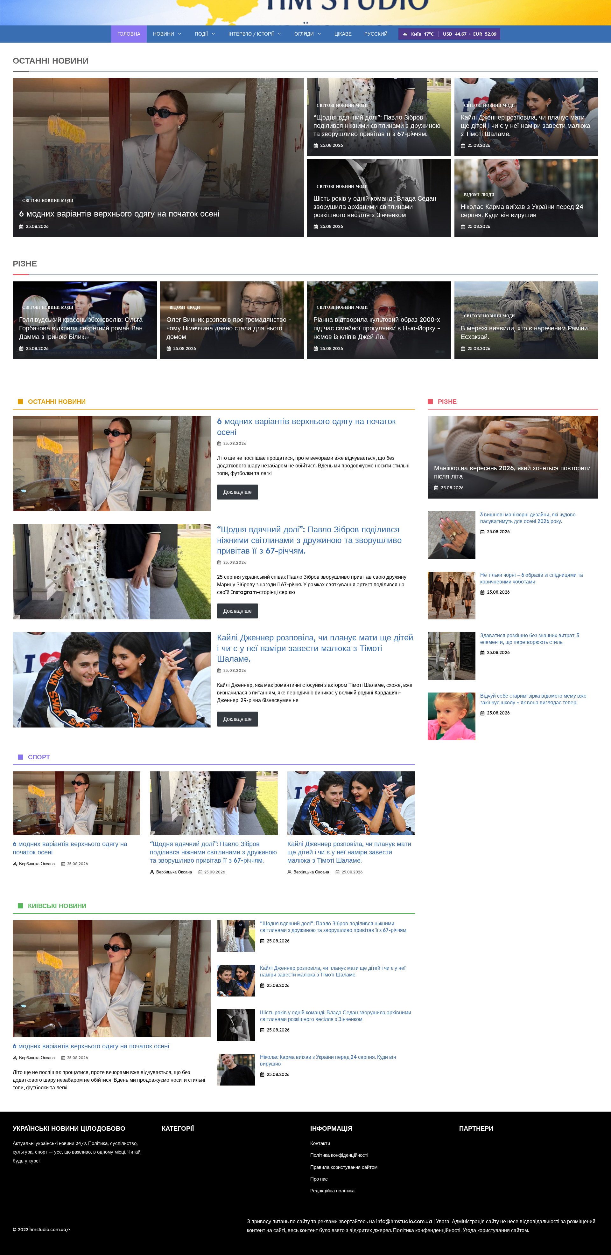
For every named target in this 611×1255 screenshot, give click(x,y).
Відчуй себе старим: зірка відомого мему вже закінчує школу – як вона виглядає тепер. (533, 699)
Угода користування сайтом (495, 1230)
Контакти (320, 1143)
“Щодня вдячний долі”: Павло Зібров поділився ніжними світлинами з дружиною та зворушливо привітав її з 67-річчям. (376, 125)
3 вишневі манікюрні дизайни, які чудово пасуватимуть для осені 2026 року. (528, 517)
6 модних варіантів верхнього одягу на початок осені (119, 213)
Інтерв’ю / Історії (251, 34)
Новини (163, 34)
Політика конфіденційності (339, 1155)
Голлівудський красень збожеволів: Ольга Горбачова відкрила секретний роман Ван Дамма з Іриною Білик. (81, 328)
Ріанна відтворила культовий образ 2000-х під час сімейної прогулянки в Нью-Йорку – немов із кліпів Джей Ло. (376, 328)
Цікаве (343, 34)
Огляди (304, 34)
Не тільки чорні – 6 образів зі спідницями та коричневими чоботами (531, 578)
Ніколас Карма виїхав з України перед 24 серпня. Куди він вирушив (522, 211)
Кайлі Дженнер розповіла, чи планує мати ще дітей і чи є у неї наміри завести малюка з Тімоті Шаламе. (525, 125)
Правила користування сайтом (343, 1167)
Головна (128, 34)
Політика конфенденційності (426, 1230)
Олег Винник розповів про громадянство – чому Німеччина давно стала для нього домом (228, 328)
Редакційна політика (332, 1191)
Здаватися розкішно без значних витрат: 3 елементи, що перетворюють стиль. (529, 638)
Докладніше (237, 492)
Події (201, 34)
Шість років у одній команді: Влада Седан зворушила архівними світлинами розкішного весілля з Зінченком (374, 206)
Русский (376, 34)
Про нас (319, 1179)
